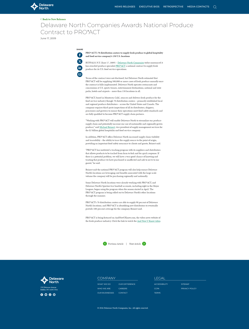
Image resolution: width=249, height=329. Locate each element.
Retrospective (173, 6)
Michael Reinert (107, 127)
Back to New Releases (54, 19)
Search (214, 7)
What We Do (104, 284)
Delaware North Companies (131, 62)
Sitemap (185, 284)
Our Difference (127, 284)
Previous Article (115, 243)
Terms (157, 293)
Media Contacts (198, 6)
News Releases (125, 6)
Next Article (135, 243)
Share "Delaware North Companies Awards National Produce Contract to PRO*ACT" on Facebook (79, 55)
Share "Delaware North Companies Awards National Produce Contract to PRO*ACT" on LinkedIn (79, 68)
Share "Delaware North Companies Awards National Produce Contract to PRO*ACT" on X (79, 61)
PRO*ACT (120, 65)
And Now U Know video (148, 221)
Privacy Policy (188, 288)
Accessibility (161, 284)
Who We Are (103, 288)
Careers (123, 288)
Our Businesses (105, 293)
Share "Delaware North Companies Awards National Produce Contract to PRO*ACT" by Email (79, 74)
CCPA (156, 288)
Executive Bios (149, 6)
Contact (123, 293)
